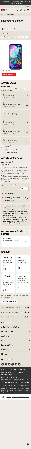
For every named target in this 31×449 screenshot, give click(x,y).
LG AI (3, 340)
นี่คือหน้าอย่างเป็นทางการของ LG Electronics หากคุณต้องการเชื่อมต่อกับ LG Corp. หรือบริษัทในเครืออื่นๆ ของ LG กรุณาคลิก (15, 390)
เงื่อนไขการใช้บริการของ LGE (19, 369)
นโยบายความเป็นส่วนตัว (8, 372)
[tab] (6, 29)
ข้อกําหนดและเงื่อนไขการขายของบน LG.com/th (14, 380)
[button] (17, 10)
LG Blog (4, 354)
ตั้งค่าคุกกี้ (4, 374)
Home (3, 14)
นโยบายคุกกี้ (20, 372)
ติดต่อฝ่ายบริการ (10, 14)
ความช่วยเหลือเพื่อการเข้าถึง (9, 377)
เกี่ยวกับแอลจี (5, 349)
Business (27, 6)
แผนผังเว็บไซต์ (5, 369)
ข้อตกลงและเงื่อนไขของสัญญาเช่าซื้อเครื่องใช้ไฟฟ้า (15, 382)
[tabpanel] (15, 139)
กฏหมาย (10, 374)
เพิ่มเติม (26, 307)
